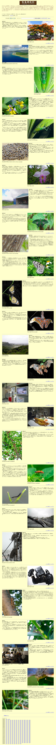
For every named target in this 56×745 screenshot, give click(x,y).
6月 (16, 720)
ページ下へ (52, 43)
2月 (8, 720)
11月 (6, 719)
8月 (20, 720)
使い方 (49, 18)
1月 (6, 720)
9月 (22, 720)
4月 (12, 720)
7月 (18, 720)
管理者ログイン (6, 715)
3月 (10, 720)
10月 (24, 720)
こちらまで (11, 15)
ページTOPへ (48, 43)
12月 (9, 719)
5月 (14, 720)
